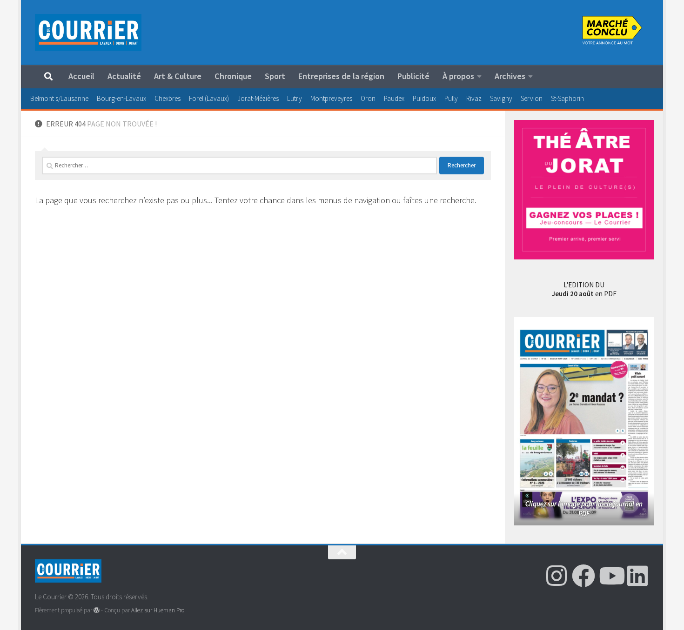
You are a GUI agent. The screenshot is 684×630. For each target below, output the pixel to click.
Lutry (294, 98)
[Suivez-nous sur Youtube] (610, 575)
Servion (532, 98)
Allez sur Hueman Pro (157, 610)
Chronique (233, 76)
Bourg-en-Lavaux (121, 98)
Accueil (81, 76)
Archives (510, 76)
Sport (275, 76)
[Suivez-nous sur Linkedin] (637, 575)
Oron (368, 98)
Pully (451, 98)
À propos (458, 76)
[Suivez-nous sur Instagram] (556, 575)
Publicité (413, 76)
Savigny (501, 98)
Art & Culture (177, 76)
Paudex (394, 98)
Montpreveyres (331, 98)
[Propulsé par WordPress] (97, 610)
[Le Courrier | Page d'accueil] (88, 32)
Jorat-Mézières (258, 98)
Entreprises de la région (341, 76)
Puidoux (424, 98)
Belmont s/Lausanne (59, 98)
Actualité (124, 76)
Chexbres (167, 98)
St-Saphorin (567, 98)
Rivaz (474, 98)
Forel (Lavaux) (209, 98)
